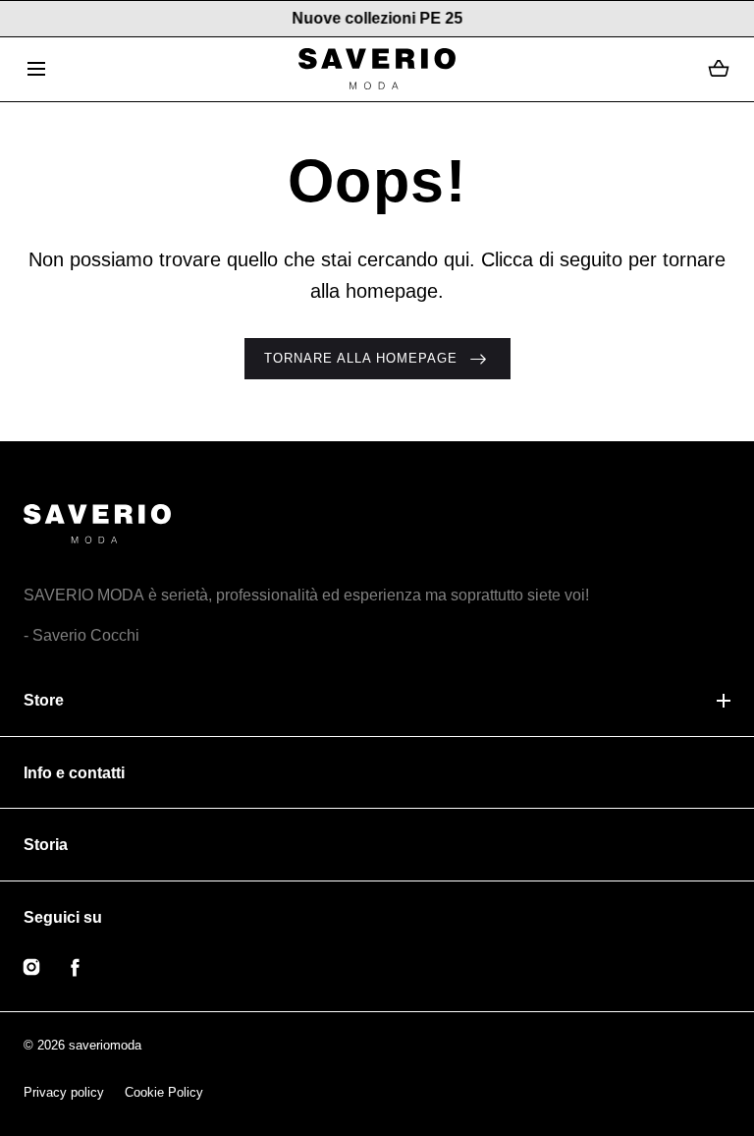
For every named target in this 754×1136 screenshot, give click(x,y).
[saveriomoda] (377, 69)
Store (44, 700)
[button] (36, 69)
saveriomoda (105, 1045)
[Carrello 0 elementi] (718, 69)
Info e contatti (74, 773)
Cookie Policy (164, 1092)
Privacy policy (64, 1092)
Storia (46, 844)
